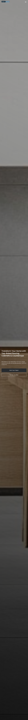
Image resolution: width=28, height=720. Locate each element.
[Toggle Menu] (25, 2)
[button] (14, 370)
